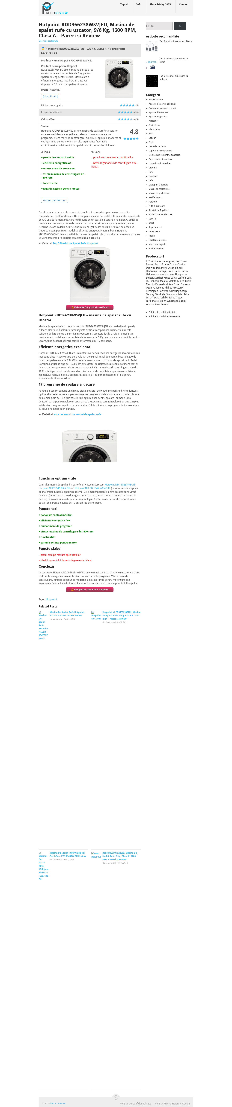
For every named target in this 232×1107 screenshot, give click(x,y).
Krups (167, 277)
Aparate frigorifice (158, 116)
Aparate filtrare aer (158, 112)
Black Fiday (154, 129)
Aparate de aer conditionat (162, 104)
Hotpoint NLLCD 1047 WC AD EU (93, 488)
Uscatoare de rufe (158, 240)
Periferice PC (155, 197)
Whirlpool (172, 300)
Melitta (172, 281)
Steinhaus (171, 294)
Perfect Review (57, 1103)
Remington (152, 290)
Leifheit (182, 277)
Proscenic (178, 287)
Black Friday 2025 (160, 4)
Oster (177, 284)
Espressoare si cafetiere (161, 159)
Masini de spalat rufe (48, 41)
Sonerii (152, 218)
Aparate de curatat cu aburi (162, 108)
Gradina (153, 167)
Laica (174, 277)
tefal (180, 294)
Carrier (181, 264)
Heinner (150, 274)
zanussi (150, 304)
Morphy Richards (155, 284)
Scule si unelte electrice (161, 214)
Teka (186, 294)
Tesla (149, 297)
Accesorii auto (156, 99)
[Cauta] (180, 26)
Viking (163, 300)
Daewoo (150, 267)
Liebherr (154, 281)
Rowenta (164, 290)
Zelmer (165, 304)
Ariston (176, 261)
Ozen (149, 287)
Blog (151, 133)
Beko (184, 261)
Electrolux (151, 271)
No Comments (56, 619)
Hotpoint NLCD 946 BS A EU (54, 488)
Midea (180, 281)
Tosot (172, 297)
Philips (168, 287)
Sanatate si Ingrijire (158, 210)
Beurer (150, 264)
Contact (184, 4)
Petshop (153, 201)
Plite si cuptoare (157, 206)
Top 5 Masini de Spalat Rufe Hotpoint (75, 243)
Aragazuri (153, 121)
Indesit (150, 277)
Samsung (174, 290)
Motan (169, 284)
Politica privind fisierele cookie (164, 316)
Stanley (150, 294)
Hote (151, 172)
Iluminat (153, 176)
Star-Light (160, 294)
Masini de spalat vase (159, 193)
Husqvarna (181, 274)
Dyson (170, 267)
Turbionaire (152, 300)
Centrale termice (157, 146)
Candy (173, 264)
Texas (155, 297)
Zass (157, 304)
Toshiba (164, 297)
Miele (188, 281)
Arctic (162, 261)
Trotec (178, 297)
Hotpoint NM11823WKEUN (120, 484)
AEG (148, 261)
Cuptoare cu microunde (160, 150)
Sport (151, 223)
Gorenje (162, 271)
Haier (177, 271)
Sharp (183, 290)
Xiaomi (182, 300)
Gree (170, 271)
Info (138, 4)
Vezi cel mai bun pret (54, 200)
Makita (164, 281)
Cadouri (152, 138)
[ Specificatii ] (50, 96)
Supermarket (155, 227)
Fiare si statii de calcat (160, 163)
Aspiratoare (154, 125)
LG (147, 281)
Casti (151, 142)
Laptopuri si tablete (158, 184)
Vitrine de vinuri (157, 248)
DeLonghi (161, 267)
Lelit (189, 277)
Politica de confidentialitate (162, 312)
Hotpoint (51, 599)
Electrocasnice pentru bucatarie (164, 155)
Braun (165, 264)
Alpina (154, 261)
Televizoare (154, 231)
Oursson (185, 284)
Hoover (160, 274)
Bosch (158, 264)
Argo (168, 261)
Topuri (124, 4)
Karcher (158, 277)
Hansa (184, 271)
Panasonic (158, 287)
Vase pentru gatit (157, 244)
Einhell (179, 267)
